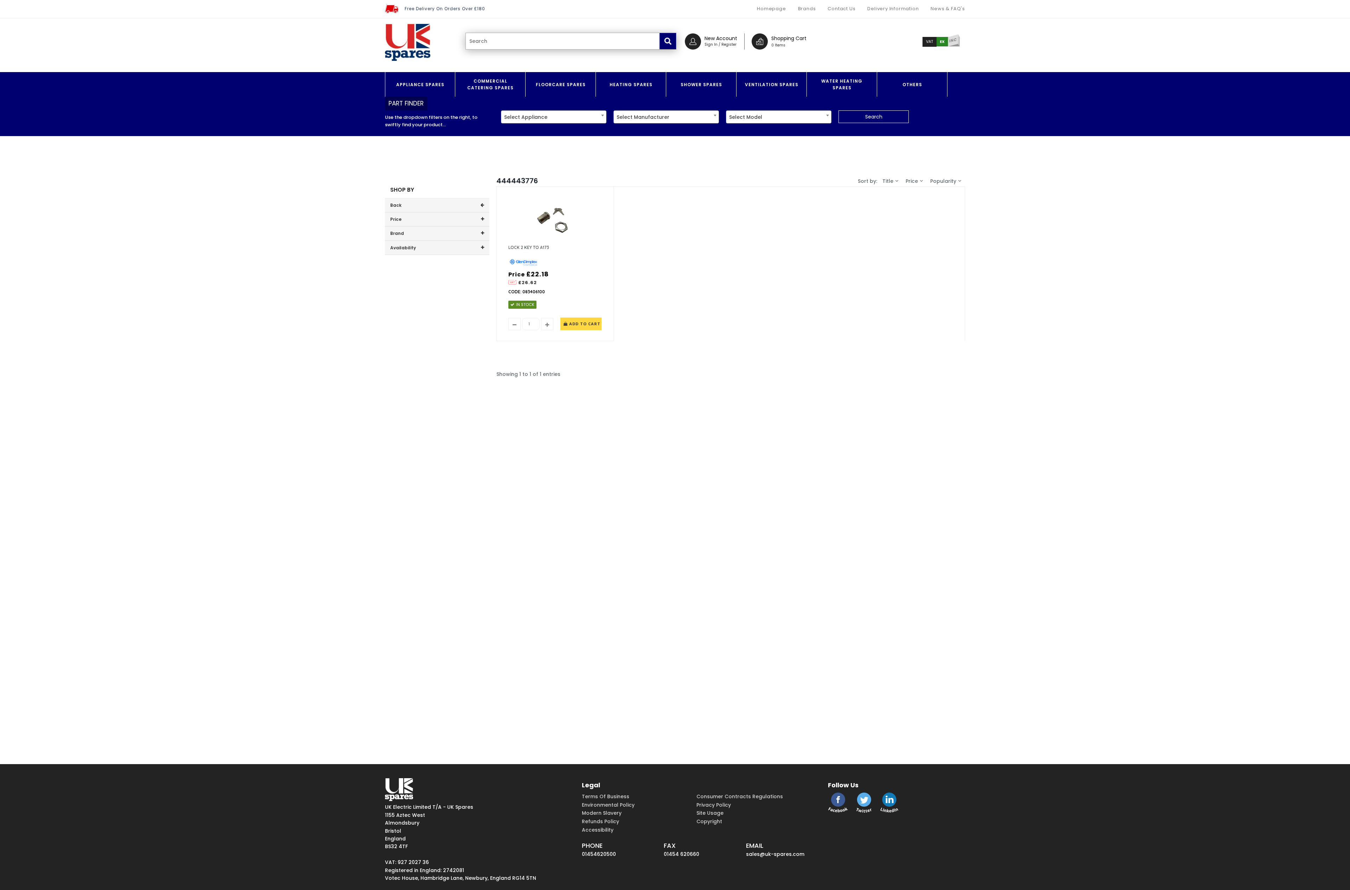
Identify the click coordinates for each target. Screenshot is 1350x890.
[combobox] (553, 116)
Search (873, 116)
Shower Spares (701, 85)
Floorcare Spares (561, 85)
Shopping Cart (788, 38)
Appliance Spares (420, 85)
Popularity (943, 181)
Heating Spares (631, 85)
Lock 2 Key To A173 (528, 247)
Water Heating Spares (841, 84)
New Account (721, 38)
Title (887, 181)
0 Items (778, 45)
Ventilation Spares (771, 85)
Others (912, 85)
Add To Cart (584, 323)
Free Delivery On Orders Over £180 (445, 9)
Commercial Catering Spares (490, 84)
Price (912, 181)
